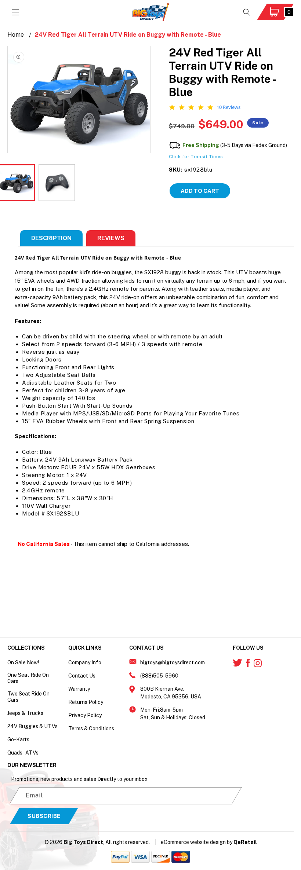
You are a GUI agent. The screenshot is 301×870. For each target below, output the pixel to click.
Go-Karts (18, 739)
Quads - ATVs (23, 753)
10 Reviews (228, 107)
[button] (15, 12)
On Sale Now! (23, 662)
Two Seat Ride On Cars (28, 697)
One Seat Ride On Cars (28, 678)
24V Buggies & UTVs (32, 726)
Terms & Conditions (91, 728)
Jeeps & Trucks (25, 713)
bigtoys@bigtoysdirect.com (172, 662)
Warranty (79, 689)
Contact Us (81, 676)
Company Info (84, 662)
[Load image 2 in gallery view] (57, 182)
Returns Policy (85, 702)
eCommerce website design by (196, 842)
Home (15, 34)
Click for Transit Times (196, 156)
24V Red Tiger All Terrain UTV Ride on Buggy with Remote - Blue (128, 34)
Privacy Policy (85, 715)
